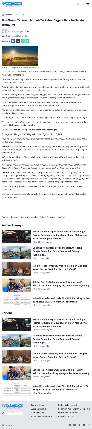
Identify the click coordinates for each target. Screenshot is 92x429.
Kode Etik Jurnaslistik (67, 405)
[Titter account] (79, 425)
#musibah (51, 217)
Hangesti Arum (22, 31)
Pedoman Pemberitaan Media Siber (74, 409)
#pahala (61, 217)
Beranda (8, 14)
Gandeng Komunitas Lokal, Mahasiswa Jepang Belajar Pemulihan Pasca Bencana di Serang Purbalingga (57, 251)
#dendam (13, 217)
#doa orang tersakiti (28, 217)
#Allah (5, 217)
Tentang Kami (37, 405)
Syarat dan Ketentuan (68, 412)
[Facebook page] (70, 425)
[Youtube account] (84, 425)
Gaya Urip (20, 14)
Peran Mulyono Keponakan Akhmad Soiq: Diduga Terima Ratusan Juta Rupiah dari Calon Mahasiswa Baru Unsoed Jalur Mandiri (60, 235)
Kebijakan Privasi (65, 416)
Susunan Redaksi (38, 409)
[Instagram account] (74, 425)
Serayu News (7, 425)
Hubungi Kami (37, 412)
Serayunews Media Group (42, 416)
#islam (42, 217)
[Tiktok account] (89, 425)
